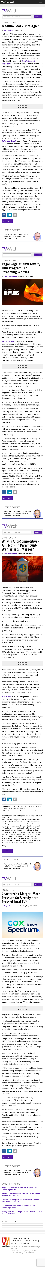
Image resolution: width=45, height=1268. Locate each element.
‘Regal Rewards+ (9, 341)
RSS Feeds (27, 1241)
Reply (4, 846)
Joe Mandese (9, 30)
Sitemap (35, 1241)
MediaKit (27, 1238)
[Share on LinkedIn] (9, 215)
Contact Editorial (16, 1241)
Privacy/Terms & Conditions (20, 1243)
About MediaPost (16, 1238)
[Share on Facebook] (4, 215)
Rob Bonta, (7, 696)
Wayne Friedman (10, 276)
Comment (7, 221)
